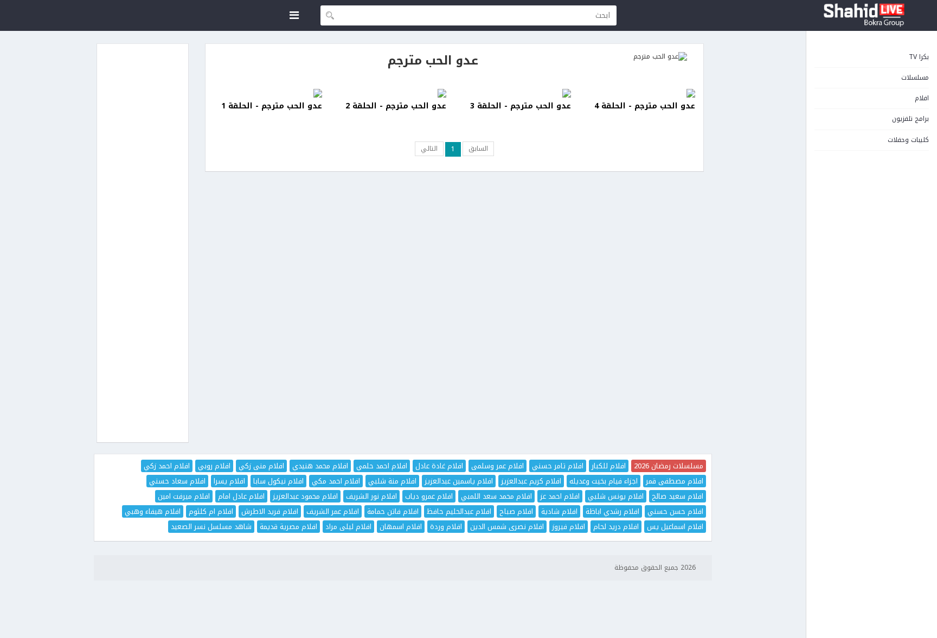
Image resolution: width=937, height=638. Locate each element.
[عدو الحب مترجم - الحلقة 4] (641, 93)
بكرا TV (919, 57)
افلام (922, 98)
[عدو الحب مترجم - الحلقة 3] (517, 93)
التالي (429, 148)
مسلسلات (915, 77)
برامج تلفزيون (910, 119)
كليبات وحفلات (908, 140)
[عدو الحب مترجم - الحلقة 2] (392, 93)
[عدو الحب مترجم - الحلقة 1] (268, 93)
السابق (478, 148)
